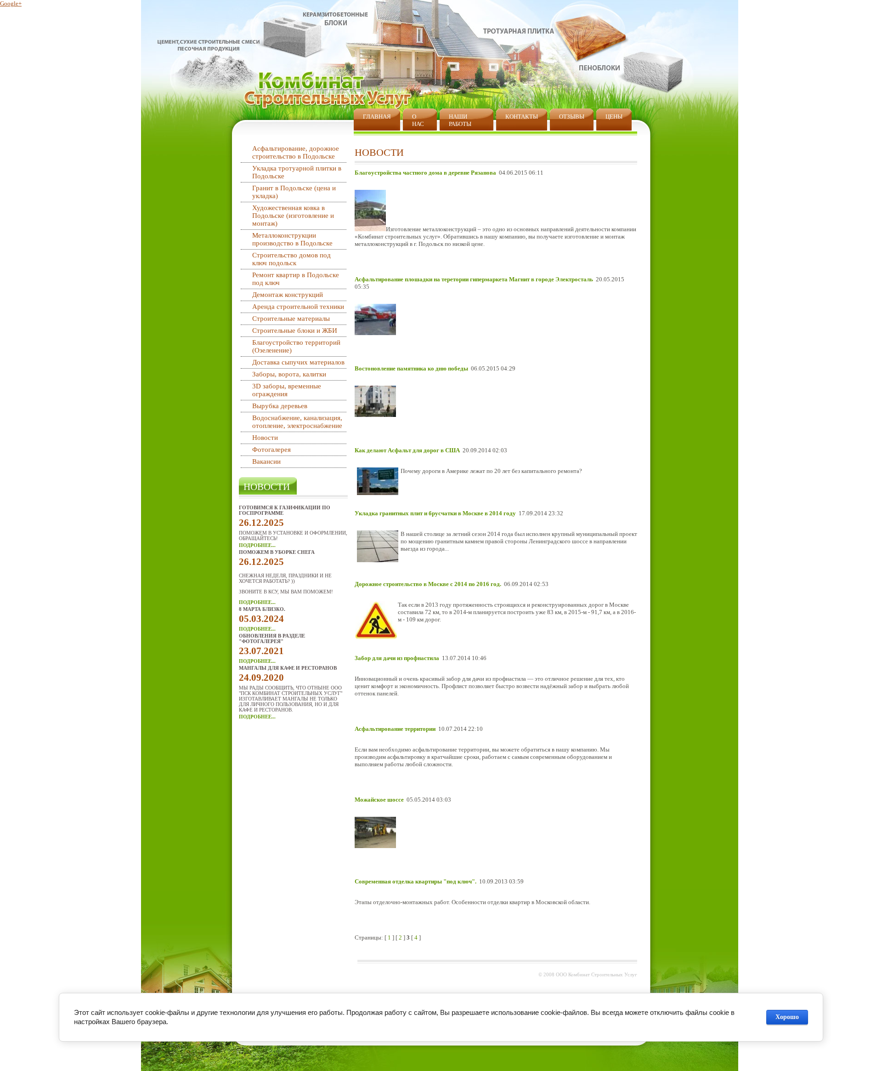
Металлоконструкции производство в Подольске (292, 239)
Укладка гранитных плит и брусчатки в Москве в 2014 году (435, 513)
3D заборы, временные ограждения (286, 390)
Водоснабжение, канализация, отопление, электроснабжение (297, 421)
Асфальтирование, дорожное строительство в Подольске (295, 152)
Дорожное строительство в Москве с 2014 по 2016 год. (428, 584)
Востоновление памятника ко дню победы (411, 368)
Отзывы (571, 116)
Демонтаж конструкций (287, 294)
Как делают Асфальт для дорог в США (407, 450)
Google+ (11, 3)
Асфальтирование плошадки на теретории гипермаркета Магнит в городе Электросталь (474, 279)
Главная (377, 116)
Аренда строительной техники (298, 306)
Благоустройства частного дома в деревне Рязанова (425, 172)
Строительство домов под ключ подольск (291, 259)
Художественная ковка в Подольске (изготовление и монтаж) (293, 215)
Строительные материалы (291, 318)
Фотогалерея (271, 449)
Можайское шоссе (379, 799)
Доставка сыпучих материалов (298, 362)
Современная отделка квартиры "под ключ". (415, 881)
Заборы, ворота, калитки (289, 374)
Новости (265, 437)
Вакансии (266, 461)
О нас (418, 120)
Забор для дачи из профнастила (397, 658)
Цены (613, 116)
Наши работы (460, 120)
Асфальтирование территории (395, 728)
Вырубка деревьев (279, 406)
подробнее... (257, 545)
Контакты (521, 116)
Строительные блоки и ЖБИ (294, 330)
